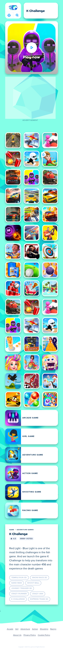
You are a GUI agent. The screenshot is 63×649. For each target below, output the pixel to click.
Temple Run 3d (19, 578)
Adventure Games (25, 530)
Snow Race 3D (39, 578)
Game (11, 530)
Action (35, 629)
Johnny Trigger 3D (21, 588)
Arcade (10, 629)
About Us (17, 635)
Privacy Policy (30, 635)
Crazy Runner (19, 594)
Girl (16, 629)
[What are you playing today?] (17, 15)
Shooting (44, 629)
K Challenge (18, 599)
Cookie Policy (44, 635)
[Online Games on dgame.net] (9, 15)
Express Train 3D (39, 599)
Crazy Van (37, 594)
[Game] (13, 7)
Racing (53, 629)
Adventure (25, 629)
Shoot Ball (33, 583)
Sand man (16, 583)
